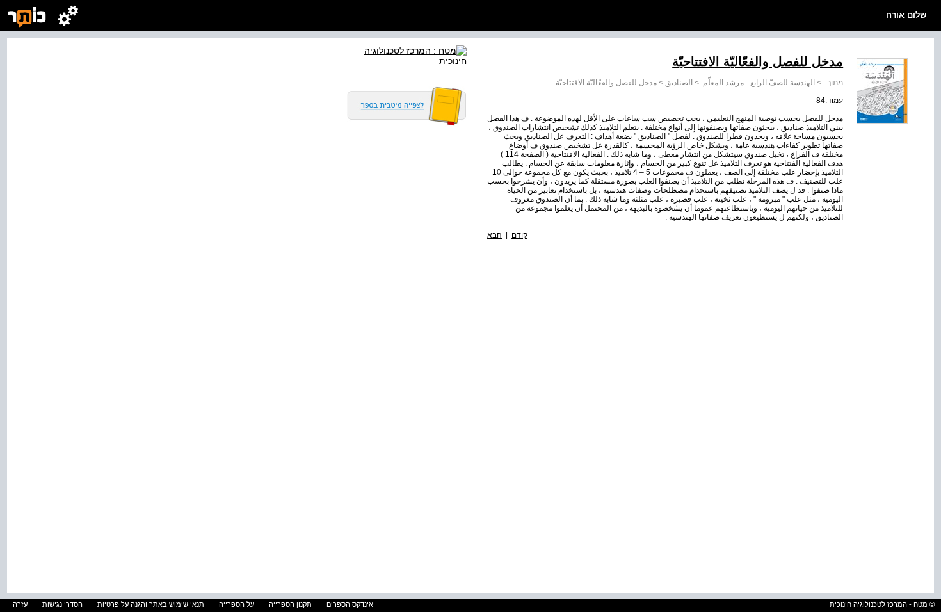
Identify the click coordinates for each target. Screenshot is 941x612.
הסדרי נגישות (62, 604)
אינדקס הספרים (349, 604)
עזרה (20, 604)
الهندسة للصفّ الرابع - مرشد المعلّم (758, 82)
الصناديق (679, 82)
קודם (519, 234)
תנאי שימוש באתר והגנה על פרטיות (150, 604)
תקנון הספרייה (290, 604)
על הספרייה (236, 604)
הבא (494, 234)
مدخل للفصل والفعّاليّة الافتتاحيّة (606, 82)
